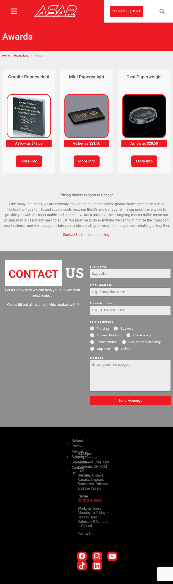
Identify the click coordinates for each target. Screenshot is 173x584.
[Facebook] (82, 556)
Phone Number (101, 303)
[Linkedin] (97, 565)
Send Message (130, 400)
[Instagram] (97, 556)
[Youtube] (112, 556)
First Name (99, 267)
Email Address (102, 285)
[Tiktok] (82, 565)
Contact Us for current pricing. (86, 235)
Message (96, 358)
